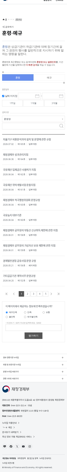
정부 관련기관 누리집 (11, 357)
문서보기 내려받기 (10, 432)
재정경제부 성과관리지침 (15, 154)
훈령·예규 (18, 19)
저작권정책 (21, 458)
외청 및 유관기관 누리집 (12, 365)
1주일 (12, 103)
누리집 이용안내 (9, 423)
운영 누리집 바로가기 (11, 372)
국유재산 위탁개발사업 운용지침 (19, 185)
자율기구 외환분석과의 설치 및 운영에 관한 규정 (27, 139)
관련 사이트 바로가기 (11, 379)
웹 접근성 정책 (32, 458)
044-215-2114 (18, 405)
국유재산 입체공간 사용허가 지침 (19, 169)
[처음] (7, 293)
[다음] (52, 293)
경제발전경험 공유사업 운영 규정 (19, 261)
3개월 (54, 103)
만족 (29, 312)
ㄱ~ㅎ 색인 (7, 427)
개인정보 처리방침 (9, 458)
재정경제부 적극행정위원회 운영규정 (21, 200)
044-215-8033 (14, 416)
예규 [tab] (49, 77)
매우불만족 (32, 317)
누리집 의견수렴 (8, 463)
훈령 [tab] (17, 77)
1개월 (33, 103)
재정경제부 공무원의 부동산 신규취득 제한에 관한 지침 (30, 230)
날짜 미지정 (11, 95)
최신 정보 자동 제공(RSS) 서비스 (17, 436)
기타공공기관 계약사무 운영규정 (19, 276)
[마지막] (59, 293)
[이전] (15, 293)
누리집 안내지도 (45, 458)
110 (31, 410)
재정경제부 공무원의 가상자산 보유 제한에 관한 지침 (29, 245)
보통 (48, 312)
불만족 (12, 317)
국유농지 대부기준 (12, 215)
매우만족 (13, 312)
